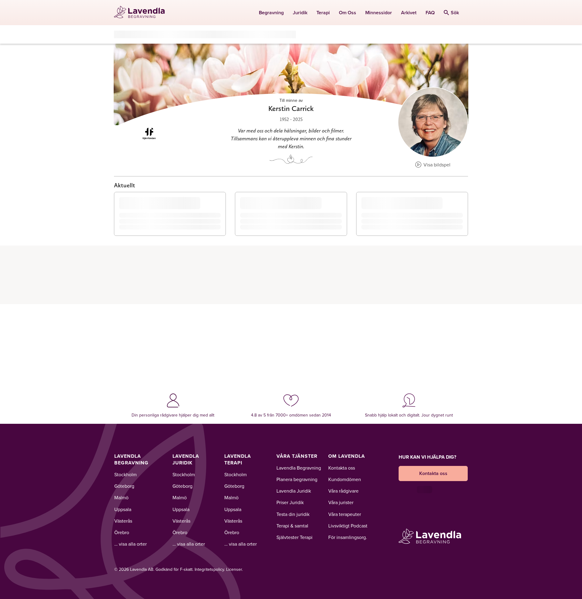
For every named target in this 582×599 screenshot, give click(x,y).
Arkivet (408, 12)
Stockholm (125, 474)
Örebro (121, 532)
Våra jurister (340, 502)
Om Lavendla (346, 456)
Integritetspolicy (209, 569)
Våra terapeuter (344, 514)
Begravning (271, 12)
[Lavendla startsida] (142, 12)
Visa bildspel (436, 165)
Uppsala (122, 509)
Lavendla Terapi (237, 459)
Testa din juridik (292, 514)
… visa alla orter (130, 543)
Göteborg (124, 486)
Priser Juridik (290, 502)
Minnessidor (378, 12)
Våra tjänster (296, 456)
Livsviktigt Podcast (347, 525)
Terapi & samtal (292, 525)
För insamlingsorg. (347, 537)
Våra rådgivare (343, 490)
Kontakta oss (341, 467)
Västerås (123, 520)
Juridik (300, 12)
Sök (455, 12)
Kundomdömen (344, 479)
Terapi (323, 12)
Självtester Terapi (294, 537)
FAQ (430, 12)
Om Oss (347, 12)
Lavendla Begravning (131, 459)
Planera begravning (296, 479)
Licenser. (234, 569)
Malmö (121, 497)
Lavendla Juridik (185, 459)
